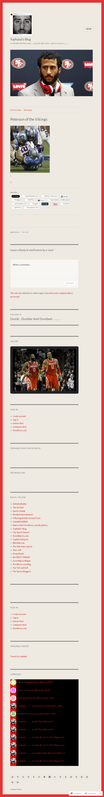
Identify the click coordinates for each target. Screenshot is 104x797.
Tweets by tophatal (18, 656)
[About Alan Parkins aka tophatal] (12, 777)
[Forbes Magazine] (39, 777)
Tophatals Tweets (19, 646)
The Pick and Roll (20, 568)
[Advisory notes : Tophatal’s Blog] (18, 782)
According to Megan (21, 561)
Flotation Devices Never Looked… (39, 682)
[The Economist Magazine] (28, 777)
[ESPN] (18, 777)
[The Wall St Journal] (34, 777)
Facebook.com (17, 473)
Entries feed (18, 423)
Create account (19, 416)
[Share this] (71, 777)
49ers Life (17, 550)
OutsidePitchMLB (20, 522)
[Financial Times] (76, 777)
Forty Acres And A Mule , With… (49, 706)
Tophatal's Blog (20, 39)
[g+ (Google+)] (55, 777)
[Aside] (82, 777)
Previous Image (15, 110)
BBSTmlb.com (18, 543)
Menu (89, 29)
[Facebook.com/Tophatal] (50, 777)
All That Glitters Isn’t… (45, 721)
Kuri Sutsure (23, 698)
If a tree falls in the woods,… (39, 690)
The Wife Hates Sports (22, 546)
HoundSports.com (21, 536)
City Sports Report (21, 532)
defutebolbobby (19, 504)
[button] (38, 383)
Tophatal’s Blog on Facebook (25, 448)
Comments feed (19, 427)
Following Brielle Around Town (26, 518)
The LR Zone (18, 507)
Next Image (28, 110)
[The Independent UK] (60, 777)
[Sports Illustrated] (66, 777)
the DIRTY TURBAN (21, 557)
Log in (15, 420)
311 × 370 (25, 232)
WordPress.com (20, 430)
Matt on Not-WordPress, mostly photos (30, 525)
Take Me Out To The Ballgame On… (50, 737)
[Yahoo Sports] (23, 777)
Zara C (20, 690)
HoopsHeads (18, 554)
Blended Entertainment (23, 514)
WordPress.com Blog (22, 564)
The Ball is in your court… (44, 698)
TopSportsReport (20, 539)
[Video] (87, 777)
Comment (70, 283)
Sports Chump (19, 511)
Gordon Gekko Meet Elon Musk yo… (50, 753)
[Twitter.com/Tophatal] (44, 777)
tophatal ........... (25, 706)
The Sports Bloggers (22, 571)
